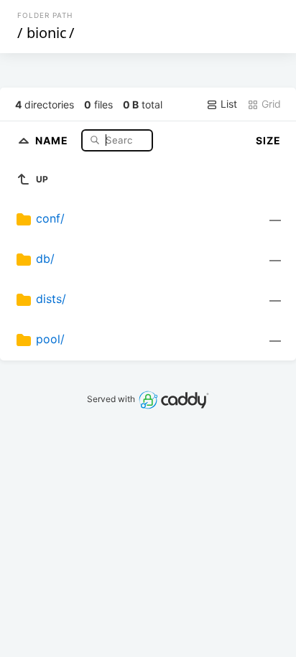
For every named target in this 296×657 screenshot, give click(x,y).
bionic (47, 32)
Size (268, 140)
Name (53, 140)
